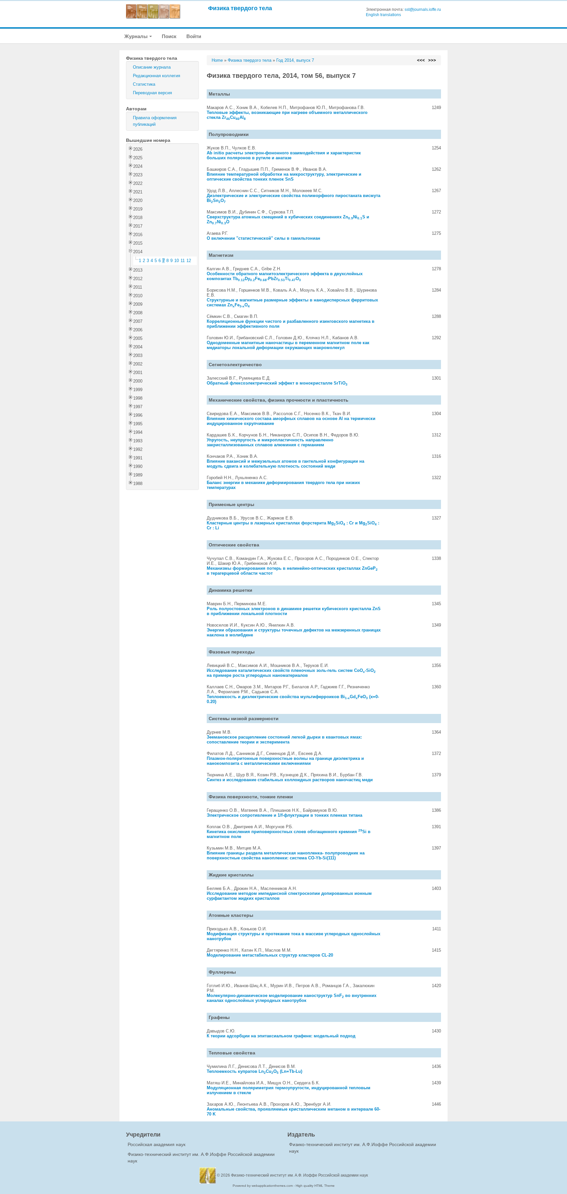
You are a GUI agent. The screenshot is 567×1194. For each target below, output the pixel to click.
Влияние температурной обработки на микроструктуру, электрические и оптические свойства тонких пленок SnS (284, 177)
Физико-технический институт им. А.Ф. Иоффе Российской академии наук (299, 1175)
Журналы (136, 36)
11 (182, 260)
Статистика (144, 84)
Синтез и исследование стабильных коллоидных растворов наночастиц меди (290, 779)
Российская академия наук (156, 1144)
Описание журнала (152, 67)
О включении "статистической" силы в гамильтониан (263, 238)
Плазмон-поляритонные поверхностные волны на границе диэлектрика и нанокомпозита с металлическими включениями (285, 761)
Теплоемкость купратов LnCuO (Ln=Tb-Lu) (254, 1071)
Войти (193, 36)
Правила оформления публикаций (155, 121)
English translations (383, 14)
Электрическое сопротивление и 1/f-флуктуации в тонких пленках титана (284, 815)
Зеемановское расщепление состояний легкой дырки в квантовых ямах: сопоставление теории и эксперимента (284, 739)
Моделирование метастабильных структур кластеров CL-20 (270, 955)
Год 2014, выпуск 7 (295, 60)
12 (188, 260)
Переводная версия (152, 92)
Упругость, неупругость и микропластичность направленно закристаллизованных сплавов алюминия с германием (270, 442)
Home (217, 60)
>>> (432, 60)
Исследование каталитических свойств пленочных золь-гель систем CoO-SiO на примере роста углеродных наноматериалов (291, 673)
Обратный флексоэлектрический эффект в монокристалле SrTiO (277, 383)
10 (176, 260)
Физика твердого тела (240, 8)
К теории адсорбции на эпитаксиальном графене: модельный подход (281, 1035)
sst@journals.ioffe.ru (423, 9)
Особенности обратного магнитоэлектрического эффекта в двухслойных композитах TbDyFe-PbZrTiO (285, 276)
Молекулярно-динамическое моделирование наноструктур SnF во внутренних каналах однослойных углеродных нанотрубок (291, 998)
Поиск (169, 36)
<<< (421, 60)
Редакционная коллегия (156, 75)
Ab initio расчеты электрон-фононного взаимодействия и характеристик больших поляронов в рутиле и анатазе (284, 155)
